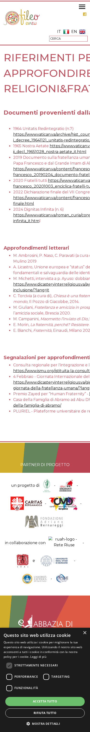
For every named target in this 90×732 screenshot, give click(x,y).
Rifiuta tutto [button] (45, 713)
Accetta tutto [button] (45, 701)
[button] (45, 723)
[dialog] (45, 680)
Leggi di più (38, 657)
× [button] (84, 633)
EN (74, 31)
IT (59, 31)
